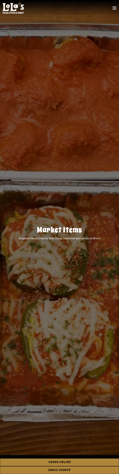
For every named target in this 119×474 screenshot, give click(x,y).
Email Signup (59, 470)
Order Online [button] (59, 462)
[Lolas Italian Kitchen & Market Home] (13, 8)
